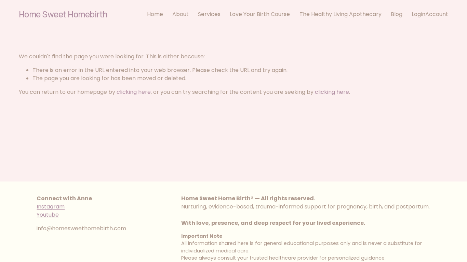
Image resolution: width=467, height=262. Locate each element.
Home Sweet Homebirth (63, 14)
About (180, 14)
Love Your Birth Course (260, 14)
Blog (396, 14)
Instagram (51, 206)
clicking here (134, 92)
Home (155, 14)
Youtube (48, 215)
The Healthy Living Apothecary (340, 14)
